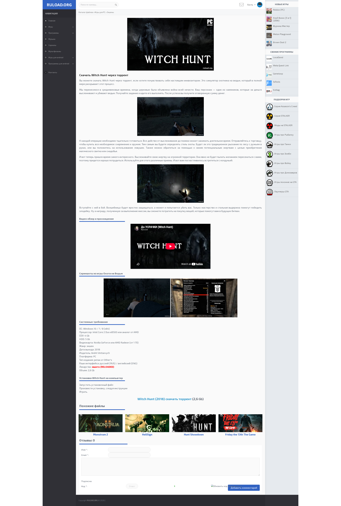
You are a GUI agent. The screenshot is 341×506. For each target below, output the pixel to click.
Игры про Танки (282, 144)
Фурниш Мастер (281, 26)
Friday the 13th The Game (240, 434)
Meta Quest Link (281, 65)
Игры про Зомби (282, 153)
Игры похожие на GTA (285, 182)
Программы (53, 33)
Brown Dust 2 (279, 42)
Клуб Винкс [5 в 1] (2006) (282, 19)
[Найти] (115, 4)
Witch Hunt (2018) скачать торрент (164, 399)
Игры (50, 27)
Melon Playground (282, 34)
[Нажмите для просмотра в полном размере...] (170, 135)
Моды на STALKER (283, 125)
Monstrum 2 (100, 434)
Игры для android (55, 57)
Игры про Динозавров (285, 172)
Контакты (52, 72)
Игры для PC (100, 12)
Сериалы (52, 45)
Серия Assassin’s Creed (285, 106)
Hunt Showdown (194, 434)
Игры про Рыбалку (284, 134)
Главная (51, 20)
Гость (250, 4)
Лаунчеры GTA (281, 191)
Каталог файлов (86, 12)
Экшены (110, 12)
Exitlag (276, 90)
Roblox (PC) (279, 9)
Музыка (51, 39)
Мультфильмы (54, 51)
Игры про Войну (282, 163)
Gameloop (278, 73)
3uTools (276, 81)
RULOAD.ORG (59, 4)
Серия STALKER (282, 115)
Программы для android (58, 63)
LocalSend (278, 57)
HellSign (147, 434)
